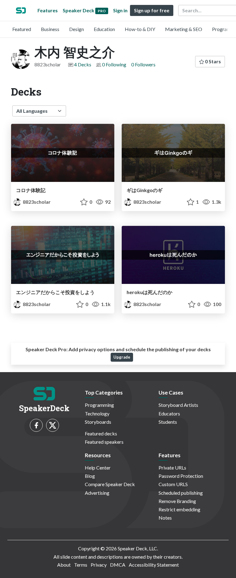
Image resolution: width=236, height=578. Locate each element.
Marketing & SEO (183, 29)
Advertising (97, 493)
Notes (165, 518)
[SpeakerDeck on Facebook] (36, 425)
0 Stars (212, 61)
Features (47, 10)
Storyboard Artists (178, 405)
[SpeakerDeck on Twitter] (52, 425)
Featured (21, 29)
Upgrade (121, 357)
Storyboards (98, 422)
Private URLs (172, 467)
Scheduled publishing (181, 493)
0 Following (114, 64)
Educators (169, 413)
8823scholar (36, 202)
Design (76, 29)
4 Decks (82, 64)
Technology (97, 413)
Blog (90, 476)
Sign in (120, 10)
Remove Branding (177, 501)
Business (50, 29)
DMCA (117, 565)
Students (168, 422)
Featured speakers (104, 442)
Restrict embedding (179, 509)
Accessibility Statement (154, 565)
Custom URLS (173, 484)
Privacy (99, 565)
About (64, 565)
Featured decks (101, 433)
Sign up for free (151, 10)
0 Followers (143, 64)
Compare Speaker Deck (110, 484)
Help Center (98, 467)
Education (104, 29)
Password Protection (181, 476)
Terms (80, 565)
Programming (99, 405)
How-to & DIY (140, 29)
